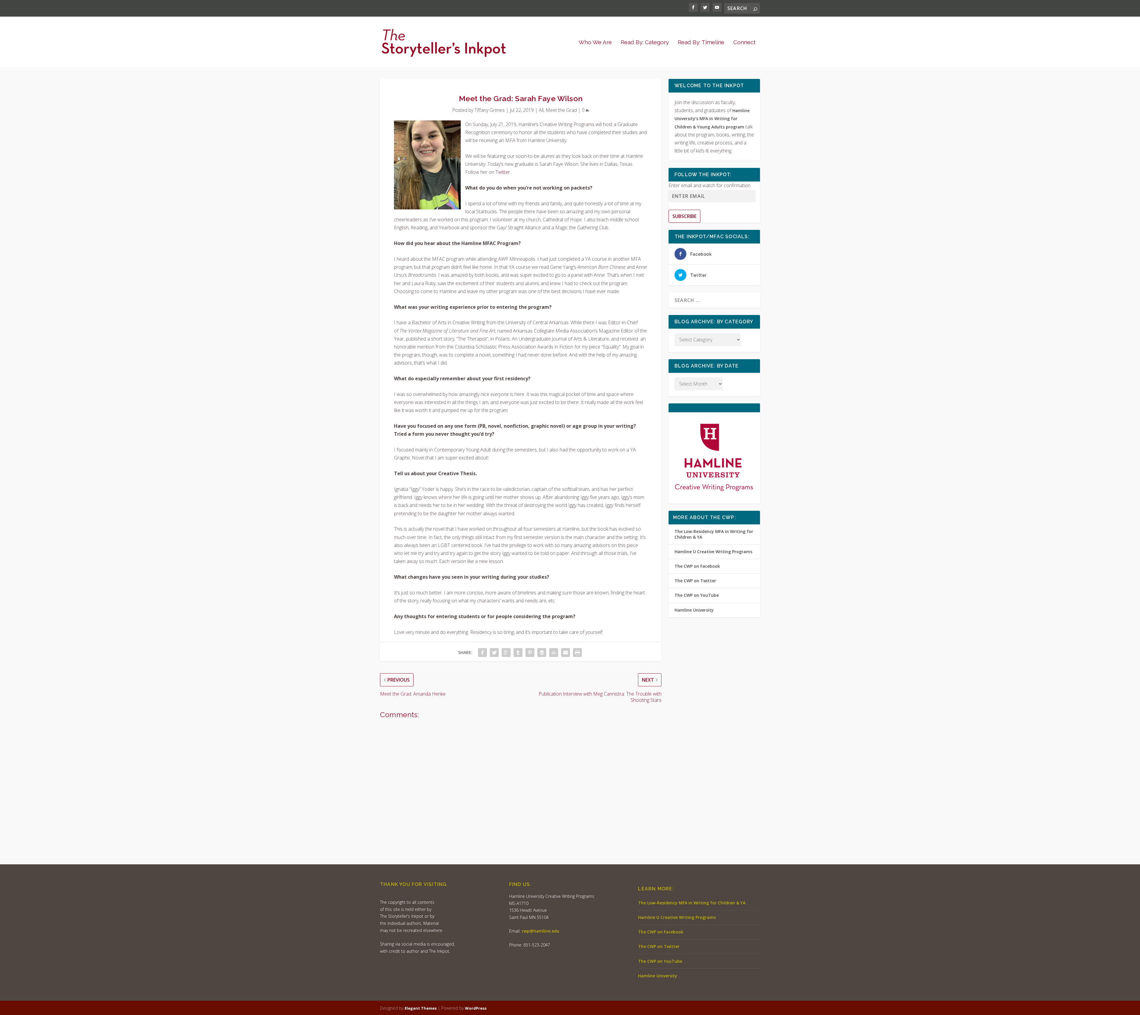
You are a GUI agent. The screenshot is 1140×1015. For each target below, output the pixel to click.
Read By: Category (645, 42)
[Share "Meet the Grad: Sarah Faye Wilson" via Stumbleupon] (554, 652)
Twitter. (503, 172)
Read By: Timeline (701, 42)
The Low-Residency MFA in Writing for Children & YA (713, 534)
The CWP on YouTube (696, 595)
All (541, 110)
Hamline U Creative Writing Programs (713, 551)
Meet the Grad (561, 110)
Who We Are (595, 42)
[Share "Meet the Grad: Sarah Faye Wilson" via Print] (577, 652)
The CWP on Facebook (697, 566)
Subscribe (684, 216)
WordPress (476, 1008)
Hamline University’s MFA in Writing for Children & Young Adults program (712, 118)
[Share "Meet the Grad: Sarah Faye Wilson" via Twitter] (494, 652)
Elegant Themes (421, 1008)
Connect (744, 42)
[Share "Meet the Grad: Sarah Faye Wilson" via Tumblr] (518, 652)
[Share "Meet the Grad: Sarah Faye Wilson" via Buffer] (542, 652)
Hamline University (694, 610)
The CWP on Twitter (695, 580)
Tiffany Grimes (489, 110)
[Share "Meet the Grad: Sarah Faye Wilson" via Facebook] (482, 652)
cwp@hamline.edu (540, 931)
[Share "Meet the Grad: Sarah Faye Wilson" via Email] (565, 652)
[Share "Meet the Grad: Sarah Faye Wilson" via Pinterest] (530, 652)
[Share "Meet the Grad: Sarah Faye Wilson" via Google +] (506, 652)
